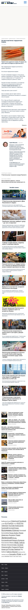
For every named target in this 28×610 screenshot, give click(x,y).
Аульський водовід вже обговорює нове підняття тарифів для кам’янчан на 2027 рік (13, 377)
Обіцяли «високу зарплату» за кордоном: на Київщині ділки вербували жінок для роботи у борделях (16, 456)
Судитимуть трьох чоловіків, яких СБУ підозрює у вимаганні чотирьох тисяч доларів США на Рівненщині (13, 449)
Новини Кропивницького (6, 431)
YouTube (12, 526)
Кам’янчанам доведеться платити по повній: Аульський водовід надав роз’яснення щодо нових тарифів (13, 355)
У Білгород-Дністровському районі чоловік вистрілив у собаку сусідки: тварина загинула (17, 469)
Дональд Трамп (14, 535)
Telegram (4, 526)
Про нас (3, 605)
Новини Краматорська (6, 465)
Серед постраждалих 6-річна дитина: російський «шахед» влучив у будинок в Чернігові (15, 414)
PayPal (10, 523)
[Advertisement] (14, 21)
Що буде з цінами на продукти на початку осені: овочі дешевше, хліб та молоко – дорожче (17, 476)
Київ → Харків (4, 575)
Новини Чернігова (12, 416)
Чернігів (3, 556)
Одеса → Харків (4, 585)
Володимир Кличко (10, 530)
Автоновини (4, 490)
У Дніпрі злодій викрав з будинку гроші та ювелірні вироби (13, 243)
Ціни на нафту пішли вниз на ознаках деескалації (15, 500)
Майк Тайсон (19, 543)
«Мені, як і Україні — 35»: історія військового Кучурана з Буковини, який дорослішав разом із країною (17, 421)
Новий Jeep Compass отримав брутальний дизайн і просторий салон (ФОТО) (12, 488)
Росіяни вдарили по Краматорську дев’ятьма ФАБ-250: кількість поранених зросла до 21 (17, 494)
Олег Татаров (18, 545)
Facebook (22, 521)
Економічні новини (12, 445)
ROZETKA (20, 523)
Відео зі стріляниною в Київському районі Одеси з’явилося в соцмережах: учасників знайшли (13, 482)
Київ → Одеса (4, 571)
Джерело (24, 125)
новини (17, 556)
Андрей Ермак (14, 528)
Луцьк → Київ (4, 582)
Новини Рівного (4, 452)
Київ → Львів (4, 564)
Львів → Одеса (4, 568)
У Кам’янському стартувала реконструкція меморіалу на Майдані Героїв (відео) (11, 398)
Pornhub (15, 523)
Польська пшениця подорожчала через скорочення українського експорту (16, 442)
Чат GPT (23, 554)
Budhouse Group (6, 521)
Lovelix (3, 523)
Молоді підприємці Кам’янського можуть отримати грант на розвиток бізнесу (13, 309)
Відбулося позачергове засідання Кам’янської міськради (13, 287)
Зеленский (6, 538)
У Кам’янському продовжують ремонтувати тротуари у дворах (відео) (12, 332)
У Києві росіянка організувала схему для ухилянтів (15, 507)
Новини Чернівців (12, 423)
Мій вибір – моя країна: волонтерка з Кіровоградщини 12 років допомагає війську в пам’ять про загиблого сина (13, 428)
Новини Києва (11, 460)
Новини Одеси (11, 437)
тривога (20, 556)
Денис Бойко (13, 533)
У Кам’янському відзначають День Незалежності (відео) (13, 202)
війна (14, 556)
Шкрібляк (7, 556)
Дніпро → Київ (4, 578)
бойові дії (11, 556)
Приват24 (15, 547)
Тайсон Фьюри (12, 552)
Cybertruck (15, 521)
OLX (6, 523)
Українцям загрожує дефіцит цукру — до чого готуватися (13, 222)
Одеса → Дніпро (5, 589)
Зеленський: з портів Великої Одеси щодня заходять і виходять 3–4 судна (16, 435)
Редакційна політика (11, 605)
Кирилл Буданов (18, 540)
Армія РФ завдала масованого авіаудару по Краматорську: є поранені (12, 463)
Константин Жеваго (7, 542)
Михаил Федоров (7, 545)
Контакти (8, 607)
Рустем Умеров (14, 549)
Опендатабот (6, 547)
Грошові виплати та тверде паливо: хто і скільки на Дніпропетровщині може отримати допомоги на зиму (13, 265)
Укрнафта (12, 554)
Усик (19, 554)
